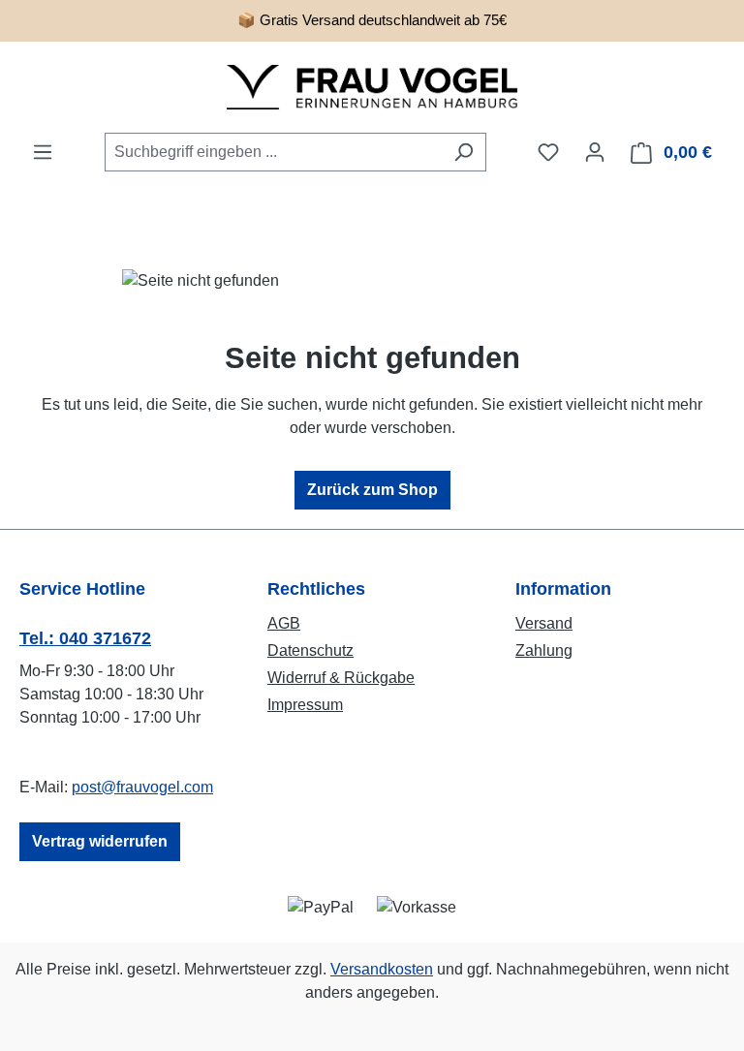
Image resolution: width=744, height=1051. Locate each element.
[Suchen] (463, 152)
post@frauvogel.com (142, 787)
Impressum (305, 704)
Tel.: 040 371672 (85, 638)
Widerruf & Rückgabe (341, 677)
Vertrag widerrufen (100, 841)
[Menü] (42, 152)
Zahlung (544, 650)
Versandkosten (381, 969)
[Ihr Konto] (595, 152)
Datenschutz (310, 650)
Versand (544, 623)
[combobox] (273, 152)
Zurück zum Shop (372, 489)
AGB (283, 623)
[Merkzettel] (548, 152)
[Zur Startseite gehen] (372, 87)
